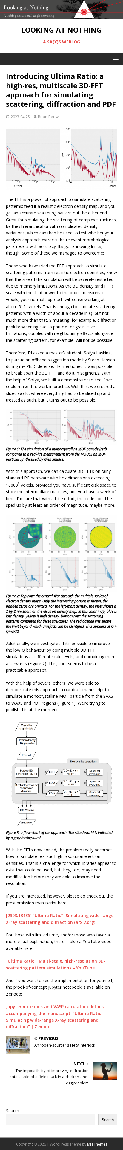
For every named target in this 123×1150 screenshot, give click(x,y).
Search (12, 1110)
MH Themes (97, 1144)
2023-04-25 (20, 116)
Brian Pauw (48, 116)
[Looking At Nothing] (61, 15)
